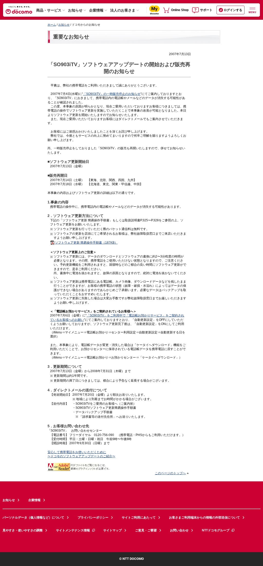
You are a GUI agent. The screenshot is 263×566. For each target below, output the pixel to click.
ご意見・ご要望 (146, 530)
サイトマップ (112, 530)
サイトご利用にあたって (139, 517)
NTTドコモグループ (215, 530)
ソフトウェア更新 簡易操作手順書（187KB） (86, 242)
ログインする (233, 10)
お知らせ (75, 10)
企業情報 (96, 10)
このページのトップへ (170, 473)
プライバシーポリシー (93, 517)
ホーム (52, 24)
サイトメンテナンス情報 (73, 530)
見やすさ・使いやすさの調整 (23, 530)
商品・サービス (48, 10)
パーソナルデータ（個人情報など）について (33, 517)
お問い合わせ (179, 530)
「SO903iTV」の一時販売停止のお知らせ (111, 93)
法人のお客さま (122, 10)
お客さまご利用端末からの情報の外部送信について (204, 517)
